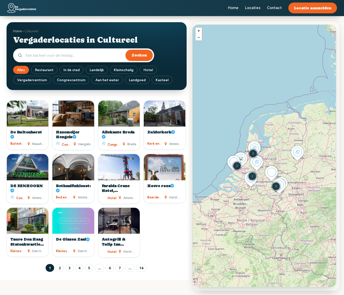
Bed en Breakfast (69, 197)
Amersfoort (40, 198)
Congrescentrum (71, 80)
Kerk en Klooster (160, 143)
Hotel (148, 70)
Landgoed (137, 80)
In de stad (71, 70)
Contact (274, 8)
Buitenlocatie (20, 143)
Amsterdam (177, 144)
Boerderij (154, 197)
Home (233, 8)
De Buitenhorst (26, 132)
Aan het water (107, 80)
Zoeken (139, 55)
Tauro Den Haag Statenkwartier (26, 241)
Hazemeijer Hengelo (67, 134)
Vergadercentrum (32, 80)
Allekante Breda (118, 132)
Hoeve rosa (158, 186)
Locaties (252, 8)
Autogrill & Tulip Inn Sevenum (113, 242)
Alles (21, 70)
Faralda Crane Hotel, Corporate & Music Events (116, 188)
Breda (131, 144)
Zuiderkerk (159, 132)
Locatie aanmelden (312, 8)
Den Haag (39, 251)
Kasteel (162, 80)
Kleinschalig (123, 70)
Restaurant (44, 70)
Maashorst (40, 144)
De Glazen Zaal (71, 239)
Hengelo (84, 144)
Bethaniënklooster (73, 186)
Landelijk (97, 70)
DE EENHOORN (26, 186)
